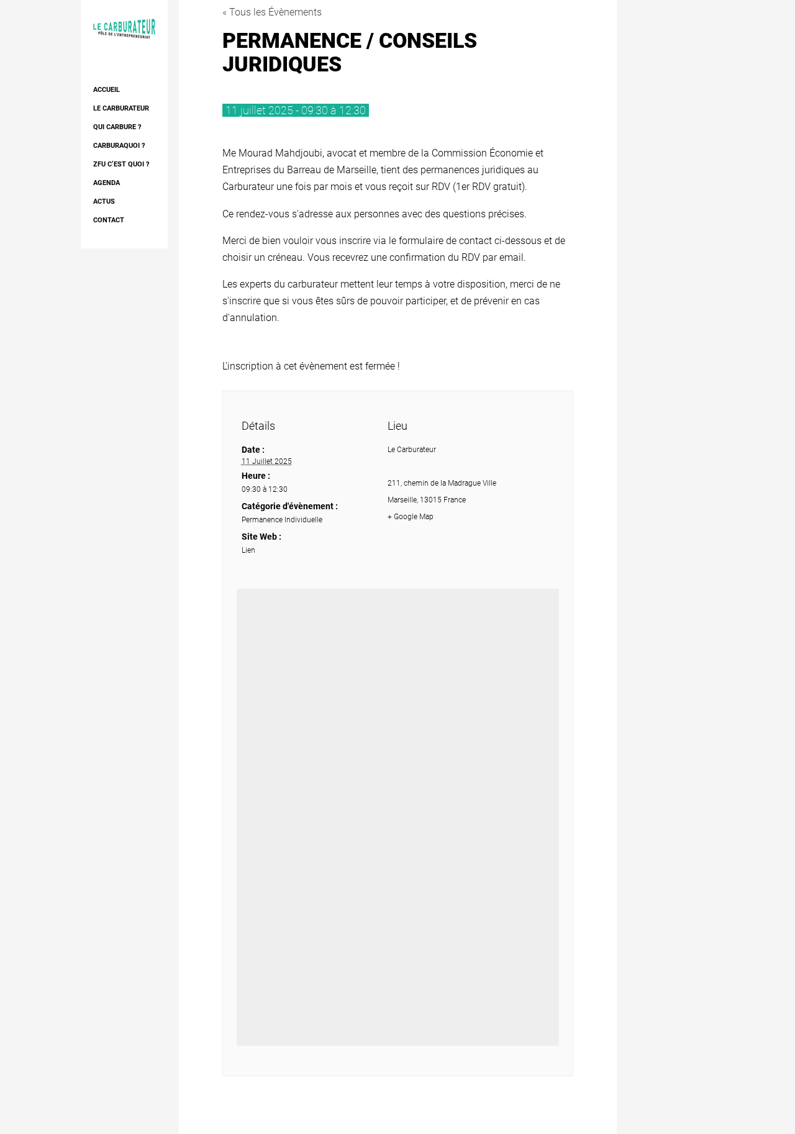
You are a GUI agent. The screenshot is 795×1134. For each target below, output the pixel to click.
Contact (108, 220)
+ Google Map (411, 516)
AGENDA (106, 183)
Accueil (106, 90)
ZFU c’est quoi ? (121, 164)
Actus (104, 201)
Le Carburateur (121, 108)
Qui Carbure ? (117, 127)
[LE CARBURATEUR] (124, 28)
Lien (248, 550)
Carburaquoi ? (119, 146)
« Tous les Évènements (272, 12)
